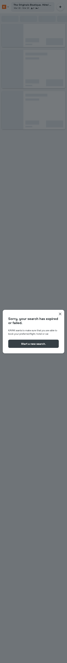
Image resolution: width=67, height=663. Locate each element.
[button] (60, 314)
